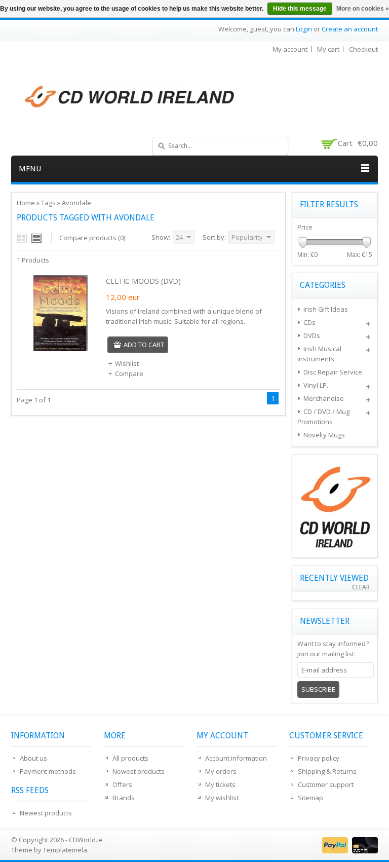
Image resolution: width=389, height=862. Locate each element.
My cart (328, 49)
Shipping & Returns (327, 771)
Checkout (363, 49)
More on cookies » (362, 8)
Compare (129, 373)
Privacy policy (318, 758)
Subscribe (318, 689)
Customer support (326, 784)
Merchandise (323, 398)
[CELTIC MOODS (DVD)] (60, 348)
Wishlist (127, 363)
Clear (361, 587)
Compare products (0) (92, 237)
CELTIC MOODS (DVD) (143, 281)
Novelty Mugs (324, 434)
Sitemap (310, 797)
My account (290, 49)
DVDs (311, 335)
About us (33, 758)
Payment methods (48, 771)
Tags (48, 202)
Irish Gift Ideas (325, 309)
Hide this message (300, 8)
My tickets (220, 784)
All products (130, 758)
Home (26, 202)
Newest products (46, 812)
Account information (236, 758)
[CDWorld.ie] (130, 97)
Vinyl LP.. (316, 385)
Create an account (350, 28)
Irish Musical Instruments (319, 353)
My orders (221, 771)
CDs (309, 322)
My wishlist (222, 797)
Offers (122, 784)
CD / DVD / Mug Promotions (323, 416)
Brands (123, 797)
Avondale (76, 202)
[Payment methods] (349, 850)
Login (304, 28)
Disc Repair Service (332, 372)
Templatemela (65, 849)
